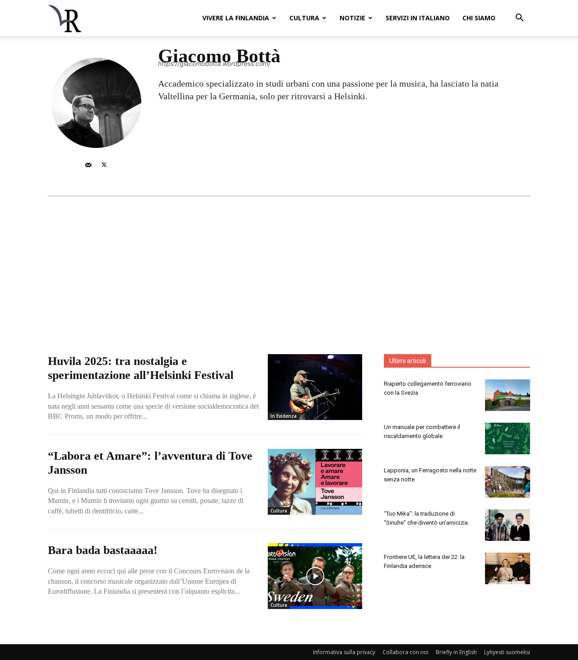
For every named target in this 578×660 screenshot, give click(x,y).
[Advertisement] (289, 264)
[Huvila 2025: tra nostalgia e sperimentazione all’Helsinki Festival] (315, 387)
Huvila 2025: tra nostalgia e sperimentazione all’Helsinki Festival (140, 368)
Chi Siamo (478, 18)
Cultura (304, 18)
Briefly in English (456, 652)
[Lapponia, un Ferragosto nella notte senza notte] (507, 482)
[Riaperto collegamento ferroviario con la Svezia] (507, 395)
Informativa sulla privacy (344, 652)
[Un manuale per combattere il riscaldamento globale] (507, 438)
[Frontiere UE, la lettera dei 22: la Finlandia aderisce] (507, 568)
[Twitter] (104, 164)
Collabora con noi (405, 652)
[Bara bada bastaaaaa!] (315, 576)
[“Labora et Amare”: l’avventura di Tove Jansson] (315, 482)
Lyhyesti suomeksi (507, 652)
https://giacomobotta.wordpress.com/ (214, 63)
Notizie (352, 18)
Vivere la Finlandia (235, 18)
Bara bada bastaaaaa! (103, 550)
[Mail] (88, 164)
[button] (519, 18)
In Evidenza (283, 416)
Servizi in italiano (418, 18)
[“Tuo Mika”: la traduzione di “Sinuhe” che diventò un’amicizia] (507, 525)
